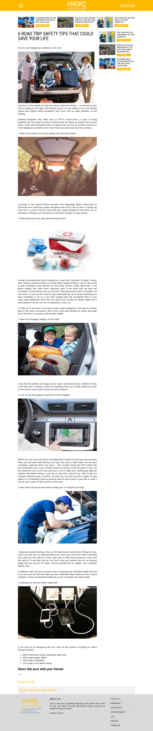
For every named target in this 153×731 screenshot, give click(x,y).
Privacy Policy (56, 713)
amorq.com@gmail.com (31, 712)
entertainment (118, 712)
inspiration (116, 708)
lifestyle (115, 699)
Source (20, 675)
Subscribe (127, 5)
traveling (115, 725)
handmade (116, 703)
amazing (115, 721)
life (112, 716)
